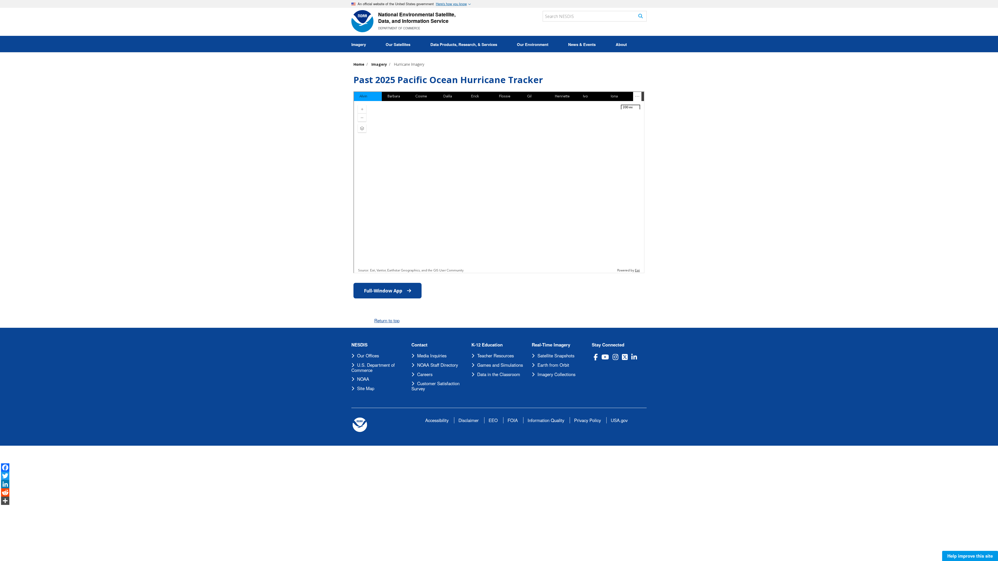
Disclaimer (468, 420)
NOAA (363, 379)
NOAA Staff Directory (437, 365)
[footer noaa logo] (359, 424)
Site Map (365, 388)
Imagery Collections (556, 374)
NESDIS (359, 344)
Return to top (386, 320)
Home (358, 64)
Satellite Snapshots (555, 355)
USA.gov (619, 420)
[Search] (640, 16)
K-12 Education (487, 344)
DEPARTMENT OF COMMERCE (399, 28)
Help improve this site (970, 556)
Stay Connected (608, 344)
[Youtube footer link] (605, 357)
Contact (419, 344)
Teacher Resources (495, 355)
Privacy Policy (587, 420)
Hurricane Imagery (409, 64)
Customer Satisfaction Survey (435, 386)
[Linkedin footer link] (634, 357)
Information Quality (546, 420)
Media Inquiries (432, 355)
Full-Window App (393, 291)
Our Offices (368, 355)
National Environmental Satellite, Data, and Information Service (417, 17)
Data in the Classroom (498, 374)
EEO (493, 420)
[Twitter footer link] (625, 357)
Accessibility (437, 420)
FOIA (513, 420)
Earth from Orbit (553, 365)
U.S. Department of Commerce (373, 367)
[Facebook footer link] (596, 357)
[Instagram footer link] (615, 357)
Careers (424, 374)
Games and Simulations (500, 365)
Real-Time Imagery (551, 344)
